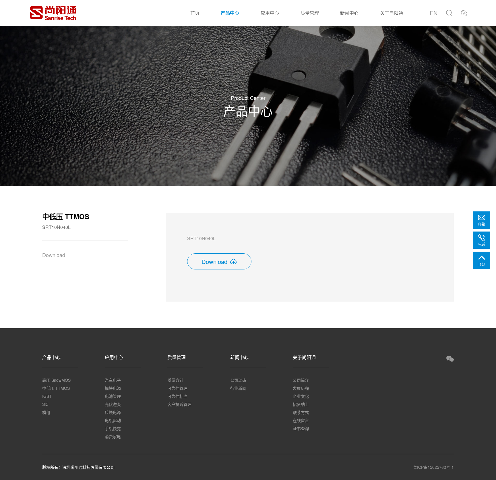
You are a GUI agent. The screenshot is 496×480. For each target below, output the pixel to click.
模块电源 (113, 388)
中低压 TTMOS (56, 388)
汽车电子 (113, 380)
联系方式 (301, 412)
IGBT (47, 396)
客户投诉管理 (179, 404)
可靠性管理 (177, 388)
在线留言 (301, 420)
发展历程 (301, 388)
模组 (46, 412)
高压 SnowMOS (56, 380)
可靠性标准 (177, 396)
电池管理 (113, 396)
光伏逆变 (113, 404)
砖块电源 (113, 412)
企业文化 (301, 396)
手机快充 (113, 428)
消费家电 (113, 436)
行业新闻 (238, 388)
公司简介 (301, 380)
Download (53, 255)
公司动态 (238, 380)
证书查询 (301, 428)
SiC (45, 404)
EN (433, 13)
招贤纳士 (301, 404)
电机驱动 (113, 420)
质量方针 (175, 380)
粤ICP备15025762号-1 (433, 467)
